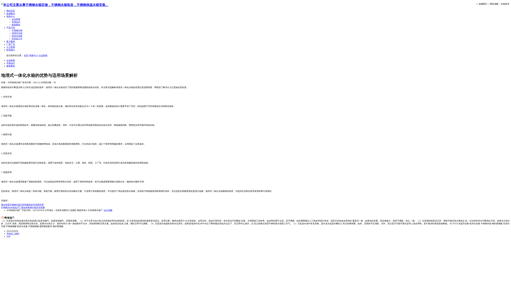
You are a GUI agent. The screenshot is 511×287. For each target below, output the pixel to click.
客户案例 (10, 41)
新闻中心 (10, 16)
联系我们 (10, 50)
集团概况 (10, 13)
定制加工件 (17, 39)
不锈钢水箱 (17, 30)
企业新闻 (16, 19)
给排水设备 (17, 36)
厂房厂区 (10, 44)
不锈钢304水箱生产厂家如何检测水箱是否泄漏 (23, 207)
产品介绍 (10, 27)
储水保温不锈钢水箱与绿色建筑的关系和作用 (22, 205)
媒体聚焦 (16, 25)
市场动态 (16, 22)
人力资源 (10, 47)
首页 (26, 55)
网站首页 (10, 11)
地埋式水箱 (17, 33)
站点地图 (108, 210)
